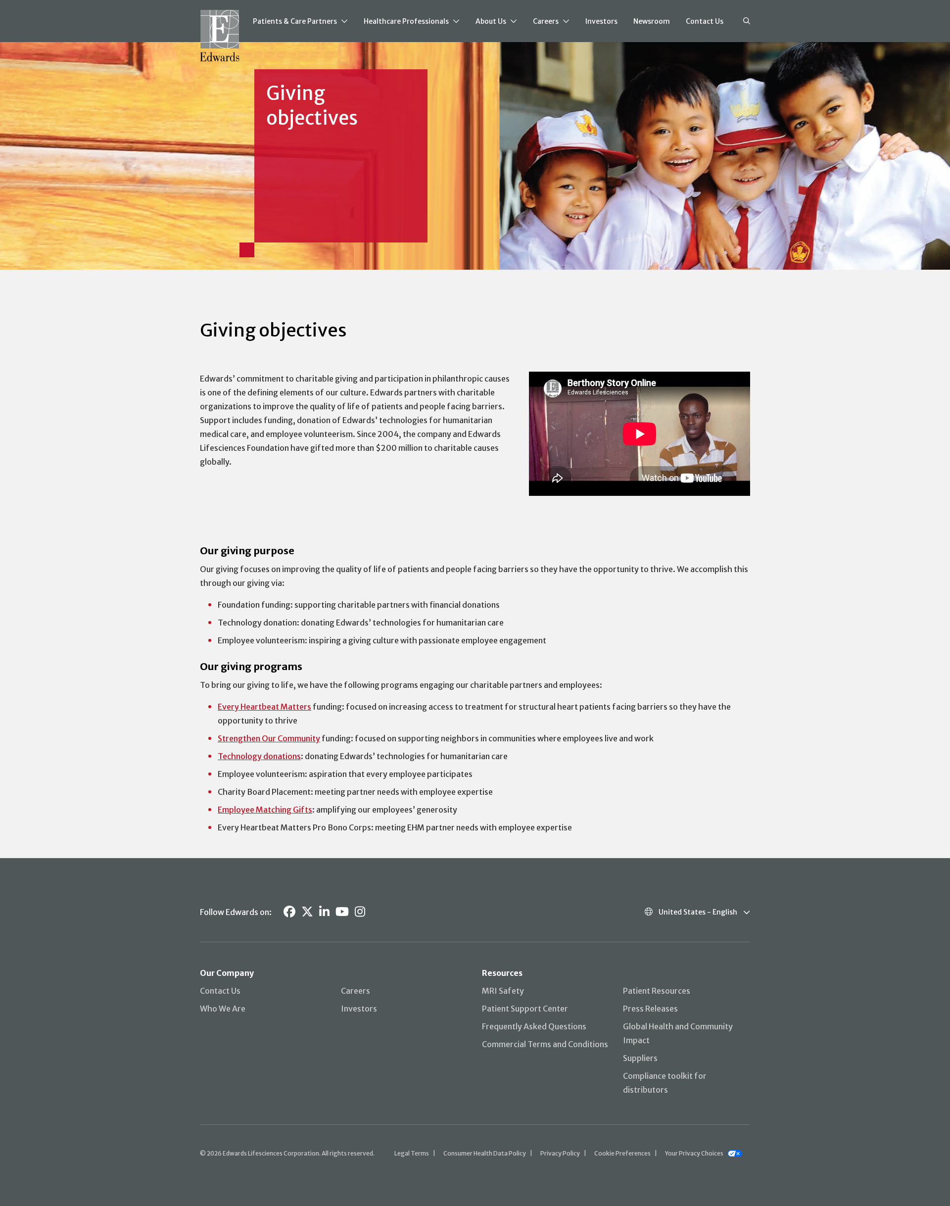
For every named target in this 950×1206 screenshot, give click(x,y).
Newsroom (651, 21)
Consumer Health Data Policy (484, 1153)
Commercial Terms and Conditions (545, 1044)
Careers (546, 21)
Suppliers (640, 1058)
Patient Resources (656, 991)
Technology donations (259, 756)
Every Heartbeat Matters (264, 707)
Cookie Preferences (622, 1153)
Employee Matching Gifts (265, 810)
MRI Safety (503, 991)
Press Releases (650, 1008)
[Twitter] (307, 912)
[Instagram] (360, 912)
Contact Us (704, 21)
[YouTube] (342, 912)
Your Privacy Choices (694, 1153)
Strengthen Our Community (269, 738)
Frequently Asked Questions (534, 1026)
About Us (490, 21)
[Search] (746, 21)
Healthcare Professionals (406, 21)
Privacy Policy (560, 1153)
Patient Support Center (525, 1008)
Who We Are (222, 1008)
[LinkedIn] (324, 912)
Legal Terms (411, 1153)
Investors (601, 21)
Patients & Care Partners (295, 21)
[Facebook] (289, 912)
